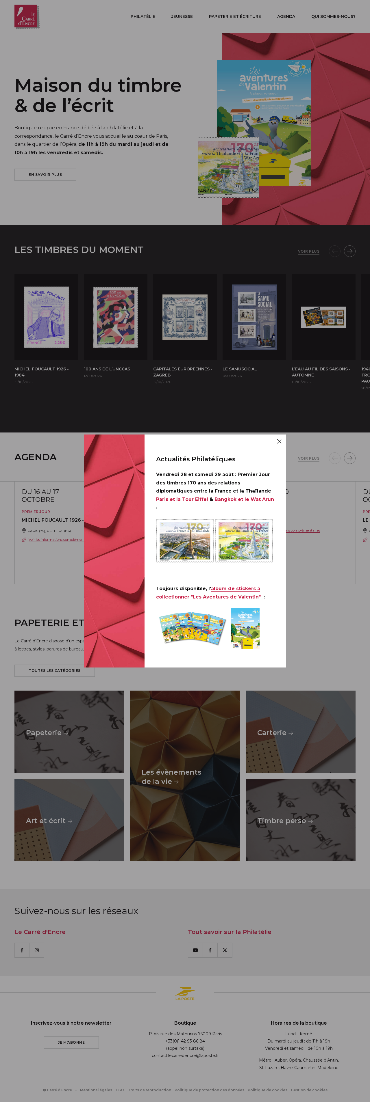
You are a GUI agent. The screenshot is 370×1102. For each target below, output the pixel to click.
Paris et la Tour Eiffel (182, 499)
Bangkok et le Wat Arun (244, 499)
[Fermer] (279, 441)
